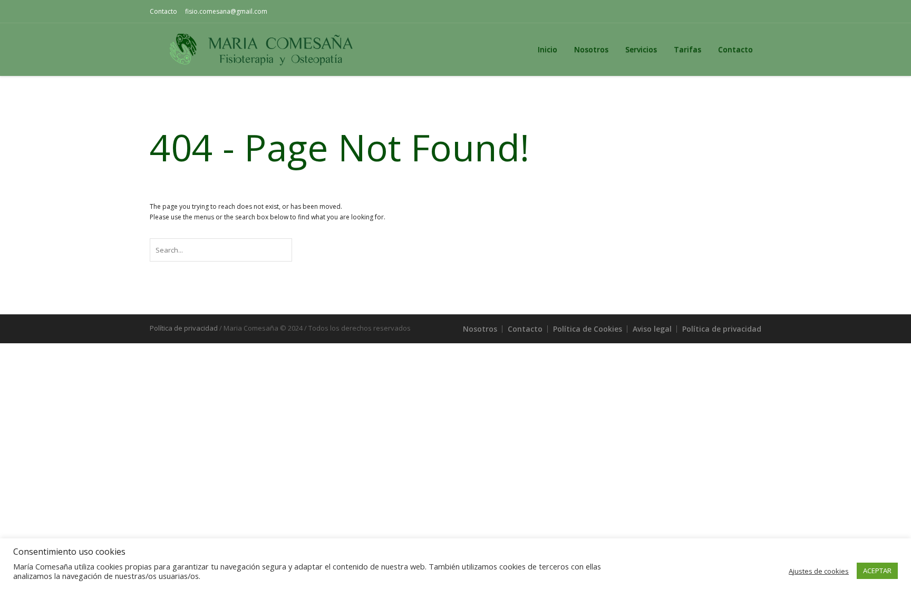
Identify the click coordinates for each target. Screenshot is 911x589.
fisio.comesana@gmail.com (226, 11)
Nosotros (480, 329)
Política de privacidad (721, 329)
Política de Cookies (587, 329)
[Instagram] (753, 11)
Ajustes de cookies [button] (819, 571)
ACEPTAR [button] (877, 570)
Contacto (163, 11)
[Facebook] (736, 11)
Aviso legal (652, 329)
